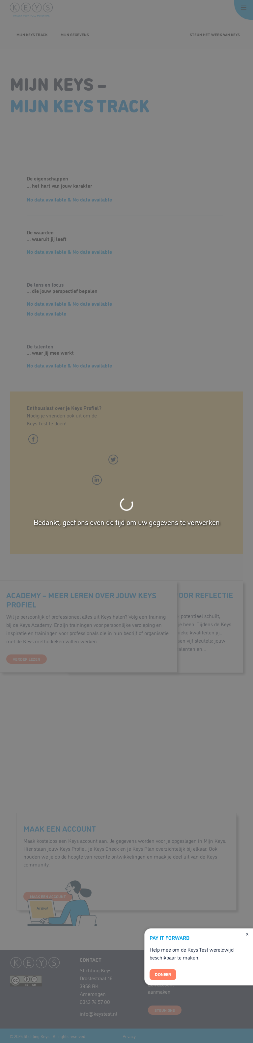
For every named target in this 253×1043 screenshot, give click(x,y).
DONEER (163, 974)
